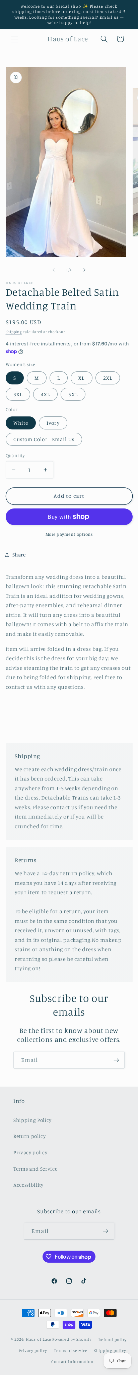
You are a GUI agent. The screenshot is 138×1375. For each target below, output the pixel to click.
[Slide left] (53, 269)
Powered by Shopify (72, 1339)
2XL (107, 378)
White (20, 423)
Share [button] (19, 554)
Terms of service (70, 1350)
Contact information (72, 1361)
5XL (72, 394)
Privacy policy (30, 1152)
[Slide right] (84, 269)
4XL (45, 394)
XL (81, 378)
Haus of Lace (38, 1339)
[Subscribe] (116, 1060)
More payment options (69, 534)
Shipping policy (110, 1350)
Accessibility (28, 1185)
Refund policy (112, 1339)
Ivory (53, 423)
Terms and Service (35, 1169)
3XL (17, 394)
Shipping (14, 331)
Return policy (29, 1136)
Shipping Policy (32, 1120)
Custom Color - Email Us (43, 439)
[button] (15, 39)
